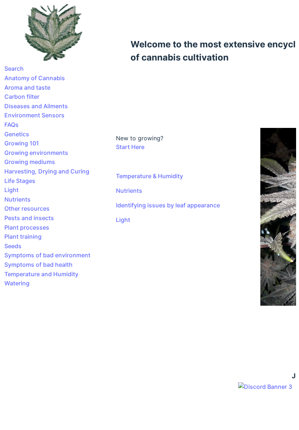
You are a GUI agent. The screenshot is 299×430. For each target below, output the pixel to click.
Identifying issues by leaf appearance (168, 205)
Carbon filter (21, 96)
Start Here (130, 146)
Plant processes (26, 227)
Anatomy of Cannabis (34, 78)
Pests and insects (29, 218)
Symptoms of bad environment (47, 255)
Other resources (27, 208)
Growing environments (36, 152)
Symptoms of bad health (38, 264)
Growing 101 (21, 143)
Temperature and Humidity (41, 274)
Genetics (16, 134)
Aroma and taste (27, 87)
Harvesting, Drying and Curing (46, 171)
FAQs (11, 124)
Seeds (13, 246)
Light (11, 189)
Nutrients (17, 199)
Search (14, 68)
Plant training (23, 236)
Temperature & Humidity (149, 176)
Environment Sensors (34, 115)
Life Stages (19, 180)
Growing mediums (29, 161)
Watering (17, 283)
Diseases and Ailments (36, 106)
